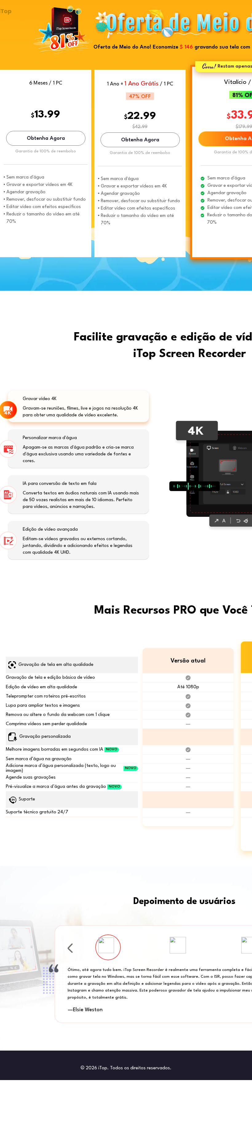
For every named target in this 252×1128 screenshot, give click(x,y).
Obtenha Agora (46, 138)
